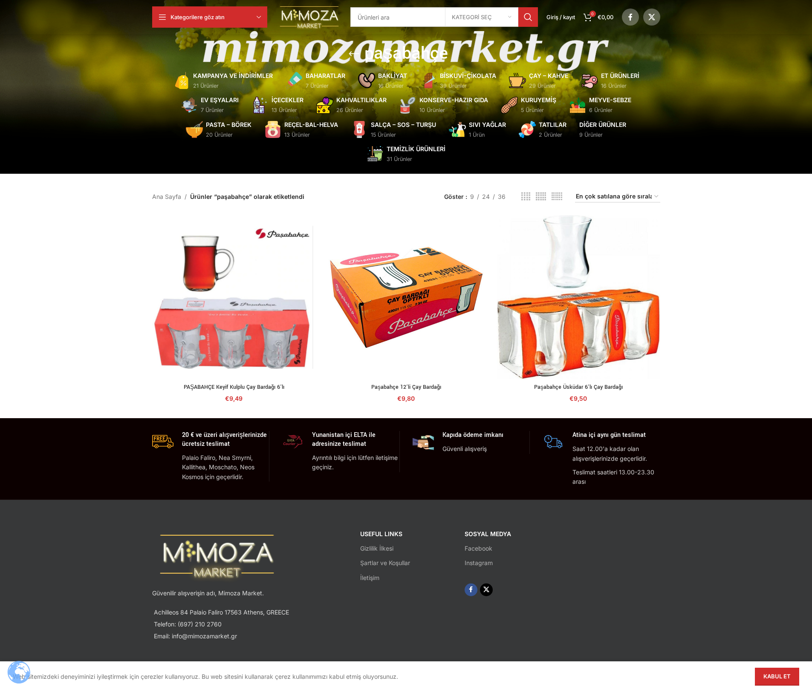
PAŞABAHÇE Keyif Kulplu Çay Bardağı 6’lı (234, 387)
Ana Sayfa (166, 196)
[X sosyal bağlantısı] (651, 17)
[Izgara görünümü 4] (525, 196)
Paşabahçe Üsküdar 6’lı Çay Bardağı (578, 387)
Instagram (479, 562)
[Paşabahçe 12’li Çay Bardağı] (406, 297)
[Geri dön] (353, 54)
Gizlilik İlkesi (376, 548)
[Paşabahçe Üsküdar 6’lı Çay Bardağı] (578, 297)
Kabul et (777, 676)
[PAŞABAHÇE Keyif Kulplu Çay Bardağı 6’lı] (234, 297)
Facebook (478, 548)
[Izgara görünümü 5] (541, 196)
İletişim (369, 577)
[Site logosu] (309, 16)
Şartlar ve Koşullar (385, 562)
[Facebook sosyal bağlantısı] (630, 17)
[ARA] (528, 17)
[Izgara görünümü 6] (557, 196)
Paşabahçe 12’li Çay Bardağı (406, 387)
